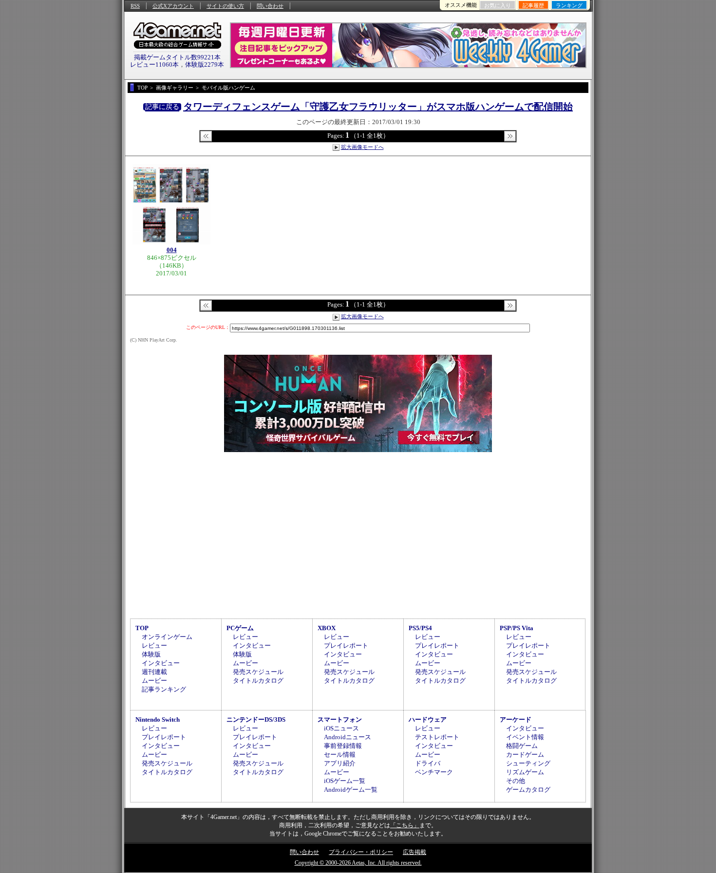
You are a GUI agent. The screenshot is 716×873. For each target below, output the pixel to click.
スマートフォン (340, 719)
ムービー (154, 680)
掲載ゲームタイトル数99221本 (177, 57)
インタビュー (161, 663)
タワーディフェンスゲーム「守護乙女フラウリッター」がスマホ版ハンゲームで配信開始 (378, 106)
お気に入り (497, 5)
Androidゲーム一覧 (350, 789)
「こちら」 (404, 825)
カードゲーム (525, 754)
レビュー (154, 645)
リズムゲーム (525, 772)
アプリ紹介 (340, 763)
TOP (142, 628)
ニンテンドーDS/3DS (255, 719)
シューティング (528, 763)
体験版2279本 (204, 64)
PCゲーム (240, 628)
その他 (515, 780)
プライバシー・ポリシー (361, 852)
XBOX (327, 628)
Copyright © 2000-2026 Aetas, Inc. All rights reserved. (358, 862)
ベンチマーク (434, 772)
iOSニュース (341, 728)
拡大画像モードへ (362, 147)
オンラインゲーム (167, 636)
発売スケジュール (258, 671)
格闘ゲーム (522, 745)
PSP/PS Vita (516, 628)
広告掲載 (414, 852)
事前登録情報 (343, 745)
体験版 (151, 654)
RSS (135, 6)
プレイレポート (346, 645)
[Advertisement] (358, 534)
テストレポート (437, 737)
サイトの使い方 (225, 6)
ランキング (569, 5)
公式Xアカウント (173, 6)
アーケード (515, 719)
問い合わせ (270, 6)
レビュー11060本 (154, 64)
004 (172, 250)
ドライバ (427, 763)
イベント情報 (525, 737)
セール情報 (340, 754)
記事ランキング (164, 689)
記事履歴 (533, 5)
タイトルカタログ (258, 680)
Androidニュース (347, 737)
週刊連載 (154, 671)
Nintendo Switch (157, 719)
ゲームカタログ (528, 789)
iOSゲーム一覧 (344, 780)
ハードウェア (428, 719)
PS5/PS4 (420, 628)
